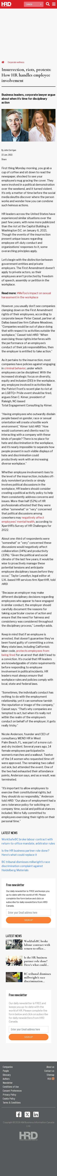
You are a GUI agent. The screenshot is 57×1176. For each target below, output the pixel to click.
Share (4, 159)
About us (50, 1066)
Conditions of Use (11, 1086)
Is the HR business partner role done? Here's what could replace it (35, 961)
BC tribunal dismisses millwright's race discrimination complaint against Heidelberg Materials (26, 866)
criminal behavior (15, 368)
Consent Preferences (12, 1090)
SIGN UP (28, 920)
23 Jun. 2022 (7, 154)
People (6, 1070)
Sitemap (50, 1074)
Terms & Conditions (12, 1102)
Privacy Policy (9, 1094)
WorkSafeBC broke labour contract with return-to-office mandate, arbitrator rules (37, 944)
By (9, 150)
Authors (6, 1078)
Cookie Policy (9, 1098)
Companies (8, 1066)
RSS (49, 1078)
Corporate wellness (16, 62)
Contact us (49, 1070)
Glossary (7, 1074)
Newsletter (8, 1082)
